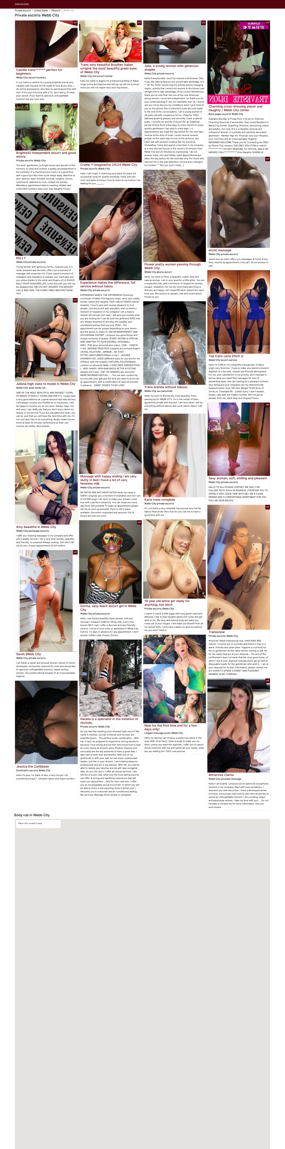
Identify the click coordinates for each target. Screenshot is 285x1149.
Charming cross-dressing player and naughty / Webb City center (235, 108)
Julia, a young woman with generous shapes (171, 67)
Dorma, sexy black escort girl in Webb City (108, 608)
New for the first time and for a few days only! (170, 727)
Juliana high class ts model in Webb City (46, 384)
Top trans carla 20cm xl (226, 356)
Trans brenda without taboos (165, 387)
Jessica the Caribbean (32, 766)
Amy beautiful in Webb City (36, 527)
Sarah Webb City (28, 654)
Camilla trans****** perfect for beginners (39, 71)
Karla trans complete (159, 499)
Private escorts (23, 10)
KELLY (21, 258)
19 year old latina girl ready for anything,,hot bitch (167, 602)
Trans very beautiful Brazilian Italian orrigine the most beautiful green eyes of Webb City (108, 68)
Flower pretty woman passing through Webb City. (172, 266)
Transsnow (217, 632)
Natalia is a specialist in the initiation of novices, (109, 720)
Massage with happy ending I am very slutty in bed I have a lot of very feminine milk (108, 480)
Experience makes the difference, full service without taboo (107, 284)
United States (41, 10)
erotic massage (220, 250)
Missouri (55, 10)
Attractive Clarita (221, 775)
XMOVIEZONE (22, 4)
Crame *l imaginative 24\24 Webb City (108, 165)
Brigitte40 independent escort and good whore (46, 154)
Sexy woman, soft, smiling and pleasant (238, 478)
